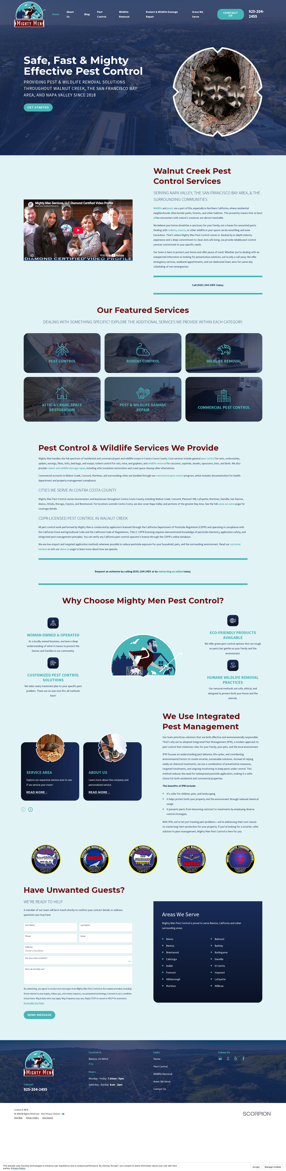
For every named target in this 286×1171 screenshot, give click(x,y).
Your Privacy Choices (50, 1113)
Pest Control (160, 1066)
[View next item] (30, 809)
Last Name (85, 925)
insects (182, 230)
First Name (30, 925)
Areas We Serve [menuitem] (197, 14)
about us (65, 549)
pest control (208, 458)
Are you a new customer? (36, 958)
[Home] (29, 14)
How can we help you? (35, 969)
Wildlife (157, 208)
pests (170, 208)
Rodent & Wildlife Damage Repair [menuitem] (162, 14)
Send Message (39, 1015)
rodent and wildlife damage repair (66, 468)
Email (83, 936)
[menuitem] (18, 1118)
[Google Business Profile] (220, 1058)
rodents (172, 230)
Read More (35, 792)
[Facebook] (243, 1058)
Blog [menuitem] (87, 14)
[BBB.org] (228, 1058)
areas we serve (226, 504)
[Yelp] (236, 1058)
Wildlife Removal (162, 1074)
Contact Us (230, 14)
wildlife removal (157, 463)
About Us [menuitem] (70, 14)
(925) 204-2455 (206, 285)
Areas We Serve (161, 1081)
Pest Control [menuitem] (101, 14)
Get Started (38, 107)
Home (156, 1059)
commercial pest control (169, 475)
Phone (28, 936)
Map (91, 1063)
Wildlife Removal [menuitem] (124, 14)
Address (29, 947)
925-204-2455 (256, 14)
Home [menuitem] (55, 14)
